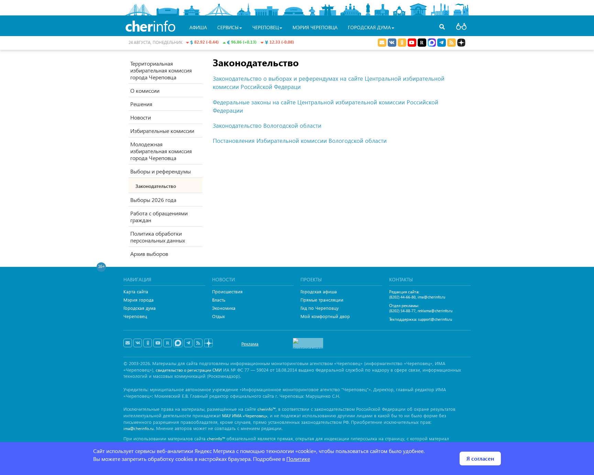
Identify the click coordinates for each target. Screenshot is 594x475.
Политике (298, 458)
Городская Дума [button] (369, 27)
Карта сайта (135, 291)
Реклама (249, 344)
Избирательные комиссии (162, 130)
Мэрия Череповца (315, 27)
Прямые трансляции (321, 300)
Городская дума (139, 308)
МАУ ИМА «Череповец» (244, 415)
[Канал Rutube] (422, 42)
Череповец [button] (265, 27)
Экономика (223, 308)
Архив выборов (149, 253)
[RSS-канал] (198, 343)
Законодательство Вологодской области (267, 125)
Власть (219, 300)
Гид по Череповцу (319, 308)
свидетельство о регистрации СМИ (189, 370)
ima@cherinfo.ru (431, 297)
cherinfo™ (266, 409)
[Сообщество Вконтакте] (137, 343)
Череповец (135, 316)
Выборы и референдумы (160, 171)
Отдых (218, 316)
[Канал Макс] (432, 43)
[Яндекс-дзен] (208, 343)
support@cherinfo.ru (435, 319)
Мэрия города (138, 300)
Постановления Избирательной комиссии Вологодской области (300, 141)
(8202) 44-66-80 (402, 297)
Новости (140, 117)
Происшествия (227, 291)
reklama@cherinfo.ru (435, 310)
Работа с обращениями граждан (159, 217)
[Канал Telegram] (188, 343)
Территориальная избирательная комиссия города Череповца (161, 70)
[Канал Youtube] (412, 42)
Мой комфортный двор (325, 316)
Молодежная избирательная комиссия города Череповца (161, 150)
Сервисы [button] (228, 27)
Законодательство (155, 186)
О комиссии (145, 90)
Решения (141, 104)
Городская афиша (318, 291)
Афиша (198, 27)
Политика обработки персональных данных (157, 237)
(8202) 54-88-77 (402, 310)
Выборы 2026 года (153, 199)
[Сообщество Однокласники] (402, 42)
